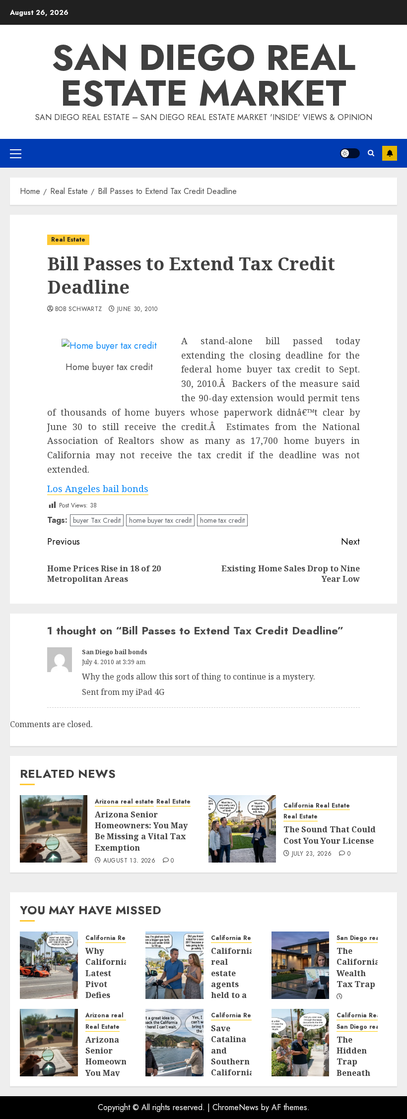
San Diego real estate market (203, 75)
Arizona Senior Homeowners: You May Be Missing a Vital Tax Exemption (141, 831)
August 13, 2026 (129, 861)
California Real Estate (316, 806)
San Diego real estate (370, 938)
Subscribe (389, 153)
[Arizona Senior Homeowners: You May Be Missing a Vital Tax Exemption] (53, 829)
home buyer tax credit (160, 520)
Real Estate (68, 239)
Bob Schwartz (78, 309)
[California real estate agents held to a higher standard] (174, 965)
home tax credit (222, 520)
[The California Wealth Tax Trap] (300, 965)
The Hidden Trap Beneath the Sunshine (356, 1067)
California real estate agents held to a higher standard (232, 984)
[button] (15, 153)
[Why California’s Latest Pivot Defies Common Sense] (49, 965)
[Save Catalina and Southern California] (174, 1042)
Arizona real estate (124, 802)
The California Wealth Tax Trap (358, 967)
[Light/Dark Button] (350, 153)
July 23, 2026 (312, 854)
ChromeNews (235, 1107)
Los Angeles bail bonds (97, 489)
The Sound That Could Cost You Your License (329, 835)
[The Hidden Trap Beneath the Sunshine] (300, 1042)
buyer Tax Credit (97, 520)
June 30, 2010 (137, 309)
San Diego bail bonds (114, 652)
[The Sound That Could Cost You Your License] (242, 829)
